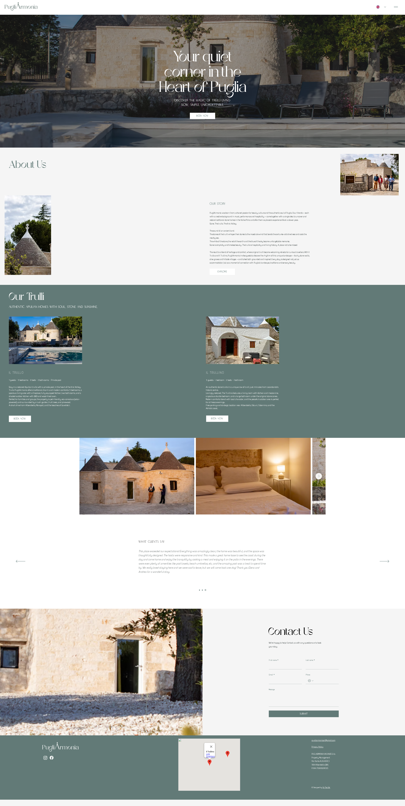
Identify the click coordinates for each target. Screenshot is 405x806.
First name (273, 660)
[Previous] (20, 561)
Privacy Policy (317, 747)
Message (272, 689)
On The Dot (326, 787)
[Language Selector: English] (381, 7)
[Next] (384, 561)
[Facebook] (51, 757)
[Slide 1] (199, 590)
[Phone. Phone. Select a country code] (311, 681)
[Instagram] (45, 757)
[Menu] (395, 6)
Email (272, 674)
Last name (310, 660)
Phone (308, 674)
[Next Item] (319, 476)
